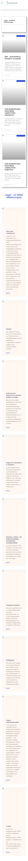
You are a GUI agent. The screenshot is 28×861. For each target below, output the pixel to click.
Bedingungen (10, 660)
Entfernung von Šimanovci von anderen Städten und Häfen (13, 395)
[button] (23, 21)
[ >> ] (8, 293)
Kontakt (8, 826)
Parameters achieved (12, 605)
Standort (8, 329)
